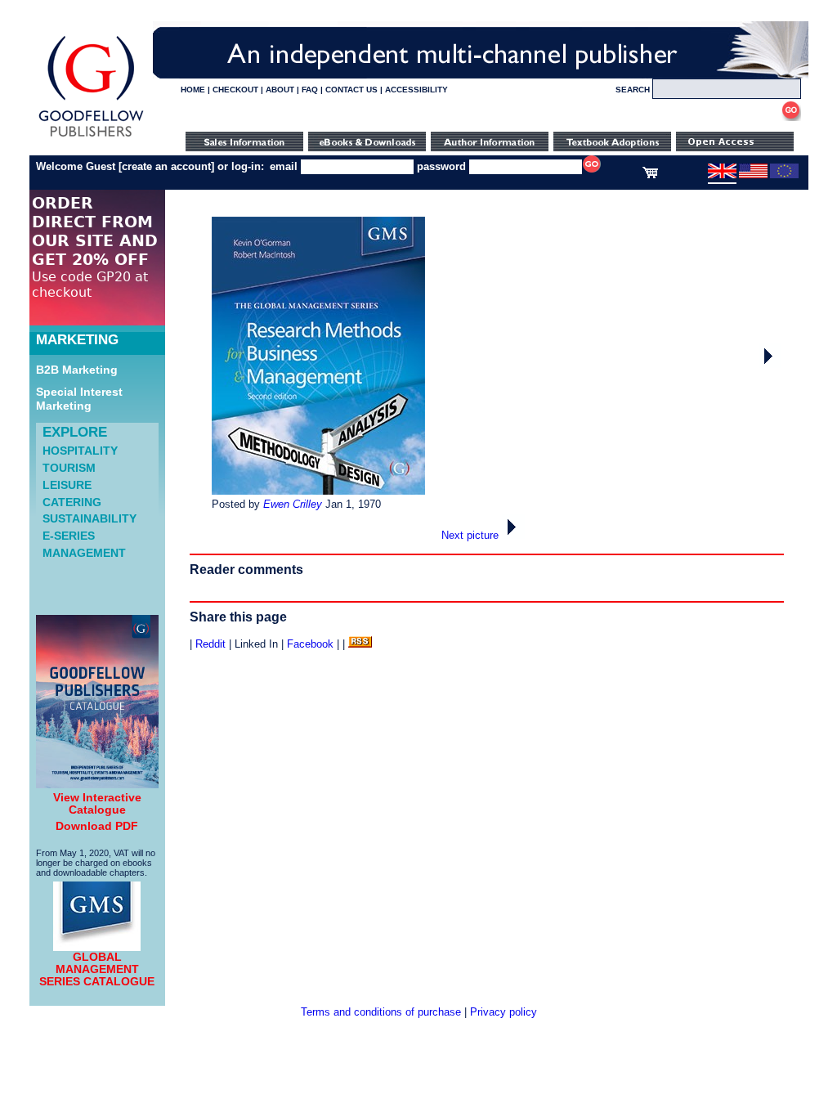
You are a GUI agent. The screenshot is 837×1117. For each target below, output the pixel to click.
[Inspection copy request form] (612, 147)
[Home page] (91, 137)
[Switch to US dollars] (753, 175)
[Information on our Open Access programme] (735, 147)
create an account (166, 166)
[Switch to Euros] (784, 175)
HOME (193, 89)
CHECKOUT (235, 89)
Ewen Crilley (292, 504)
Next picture (471, 535)
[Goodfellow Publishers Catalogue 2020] (97, 784)
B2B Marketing (77, 369)
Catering (72, 502)
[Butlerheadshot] (770, 364)
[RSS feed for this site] (360, 644)
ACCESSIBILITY (416, 89)
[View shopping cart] (650, 175)
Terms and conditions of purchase (381, 1012)
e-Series (69, 535)
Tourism (69, 467)
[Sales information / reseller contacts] (244, 147)
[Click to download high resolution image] (318, 491)
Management (84, 552)
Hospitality (80, 450)
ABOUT (280, 89)
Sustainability (90, 518)
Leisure (67, 484)
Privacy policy (503, 1012)
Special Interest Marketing (79, 398)
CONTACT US (351, 89)
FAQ (310, 89)
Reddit (210, 644)
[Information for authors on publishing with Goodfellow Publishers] (489, 147)
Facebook (310, 644)
